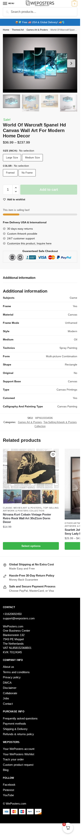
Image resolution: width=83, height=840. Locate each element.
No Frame (27, 172)
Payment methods (14, 723)
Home (6, 30)
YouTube (8, 795)
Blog (5, 769)
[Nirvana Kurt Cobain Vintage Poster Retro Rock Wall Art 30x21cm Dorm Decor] (31, 476)
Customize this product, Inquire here (29, 243)
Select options (31, 545)
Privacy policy (12, 677)
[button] (16, 188)
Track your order (13, 759)
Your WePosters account (18, 748)
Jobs (6, 698)
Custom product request (18, 764)
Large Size (12, 157)
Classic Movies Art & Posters (22, 508)
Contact (8, 703)
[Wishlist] (53, 454)
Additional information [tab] (19, 277)
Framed (10, 172)
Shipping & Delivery (15, 729)
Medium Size (32, 157)
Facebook (9, 784)
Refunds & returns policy (18, 734)
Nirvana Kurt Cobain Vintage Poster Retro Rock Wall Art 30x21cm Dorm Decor (27, 518)
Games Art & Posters (37, 30)
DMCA (7, 682)
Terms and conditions (16, 672)
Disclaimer (9, 687)
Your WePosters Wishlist (18, 754)
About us (8, 666)
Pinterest (8, 790)
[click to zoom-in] (40, 63)
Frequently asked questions (20, 718)
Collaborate (10, 693)
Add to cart (49, 190)
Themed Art (18, 30)
